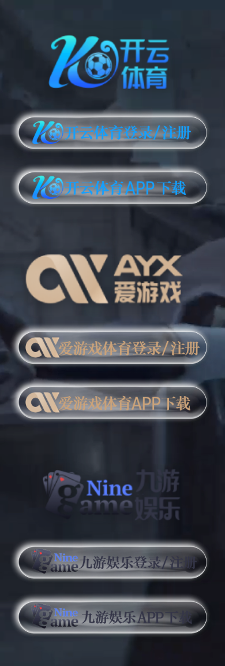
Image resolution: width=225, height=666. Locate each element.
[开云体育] (112, 59)
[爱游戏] (112, 274)
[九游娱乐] (112, 489)
